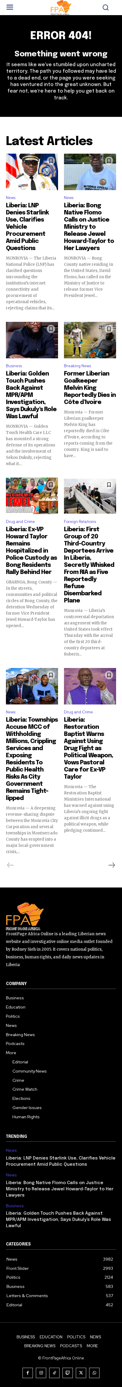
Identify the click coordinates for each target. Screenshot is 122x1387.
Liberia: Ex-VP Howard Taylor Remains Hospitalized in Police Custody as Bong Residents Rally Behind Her (31, 551)
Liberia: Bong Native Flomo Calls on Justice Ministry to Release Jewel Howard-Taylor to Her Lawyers (89, 227)
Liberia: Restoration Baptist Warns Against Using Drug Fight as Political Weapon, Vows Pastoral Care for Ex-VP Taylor (88, 748)
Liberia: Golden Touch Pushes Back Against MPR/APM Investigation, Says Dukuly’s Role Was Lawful (31, 395)
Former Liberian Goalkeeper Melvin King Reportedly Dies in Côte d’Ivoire (90, 388)
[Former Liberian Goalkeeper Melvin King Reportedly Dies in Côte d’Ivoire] (90, 340)
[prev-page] (10, 865)
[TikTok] (54, 1373)
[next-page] (111, 865)
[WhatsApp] (94, 1373)
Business (14, 365)
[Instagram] (41, 1373)
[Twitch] (67, 1373)
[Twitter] (81, 1373)
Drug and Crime (20, 521)
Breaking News (77, 365)
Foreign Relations (80, 521)
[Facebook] (28, 1373)
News (10, 197)
